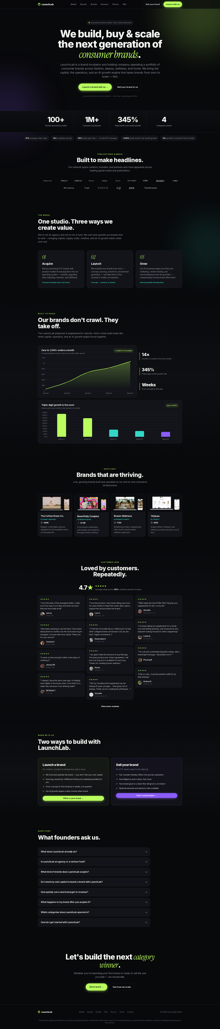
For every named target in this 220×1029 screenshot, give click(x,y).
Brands (94, 4)
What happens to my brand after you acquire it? (66, 902)
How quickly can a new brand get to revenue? (64, 892)
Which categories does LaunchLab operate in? (65, 912)
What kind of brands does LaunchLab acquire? (65, 872)
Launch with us (173, 4)
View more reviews (110, 706)
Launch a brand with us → (95, 87)
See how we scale (122, 987)
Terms (121, 1012)
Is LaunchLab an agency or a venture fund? (63, 861)
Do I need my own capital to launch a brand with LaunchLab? (72, 882)
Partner (115, 4)
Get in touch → (96, 987)
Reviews (104, 4)
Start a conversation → (146, 795)
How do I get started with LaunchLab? (60, 922)
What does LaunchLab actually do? (59, 851)
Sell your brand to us (127, 87)
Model (73, 4)
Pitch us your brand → (73, 798)
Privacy (113, 1012)
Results (83, 4)
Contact (130, 1012)
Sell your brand (153, 4)
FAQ (124, 4)
